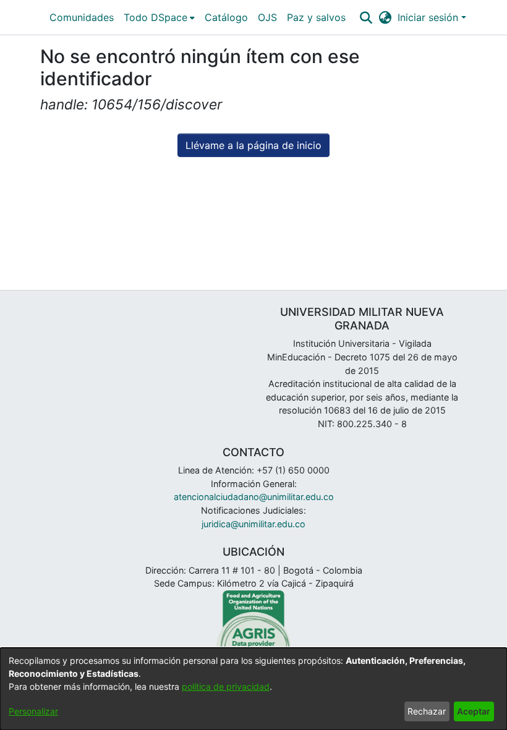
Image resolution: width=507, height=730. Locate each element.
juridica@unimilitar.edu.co (253, 524)
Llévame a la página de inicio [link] (253, 145)
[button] (365, 17)
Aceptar (473, 711)
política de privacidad (226, 686)
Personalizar (33, 711)
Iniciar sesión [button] (429, 17)
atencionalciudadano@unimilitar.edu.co (254, 496)
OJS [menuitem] (267, 17)
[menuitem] (159, 17)
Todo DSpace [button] (155, 17)
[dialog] (253, 689)
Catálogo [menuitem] (226, 17)
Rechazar (426, 711)
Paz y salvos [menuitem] (316, 17)
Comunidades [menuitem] (81, 17)
